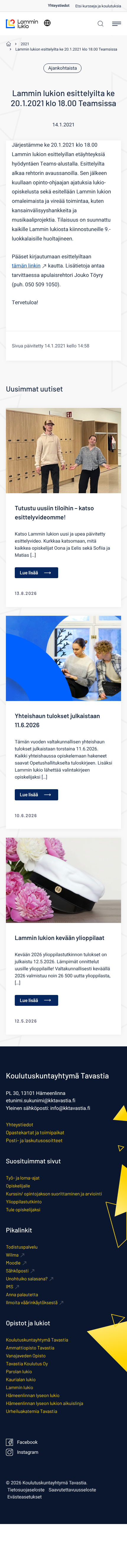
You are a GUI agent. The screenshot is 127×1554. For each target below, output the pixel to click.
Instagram (27, 1452)
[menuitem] (61, 6)
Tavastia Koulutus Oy (27, 1363)
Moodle (13, 1263)
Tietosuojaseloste (26, 1489)
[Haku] (99, 23)
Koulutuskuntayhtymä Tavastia (37, 1340)
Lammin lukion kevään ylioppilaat (60, 937)
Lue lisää (29, 573)
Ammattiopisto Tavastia (30, 1348)
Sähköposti (17, 1271)
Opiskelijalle (18, 1186)
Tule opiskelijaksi (23, 1209)
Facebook (27, 1442)
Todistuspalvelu (22, 1247)
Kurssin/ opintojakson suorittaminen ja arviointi (54, 1194)
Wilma (12, 1255)
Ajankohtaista (62, 68)
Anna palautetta (22, 1294)
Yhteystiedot (58, 6)
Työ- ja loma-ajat (23, 1178)
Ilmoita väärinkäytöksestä (32, 1302)
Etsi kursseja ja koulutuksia (98, 6)
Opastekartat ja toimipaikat (35, 1132)
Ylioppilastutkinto (24, 1202)
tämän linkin (26, 266)
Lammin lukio (19, 1387)
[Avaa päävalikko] (116, 24)
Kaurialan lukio (21, 1379)
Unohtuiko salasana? (27, 1279)
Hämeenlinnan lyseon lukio (32, 1395)
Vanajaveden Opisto (25, 1356)
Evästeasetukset (24, 1497)
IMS (9, 1286)
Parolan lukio (19, 1371)
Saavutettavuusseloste (72, 1489)
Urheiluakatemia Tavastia (31, 1411)
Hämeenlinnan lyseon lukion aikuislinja (44, 1403)
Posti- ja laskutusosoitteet (34, 1140)
